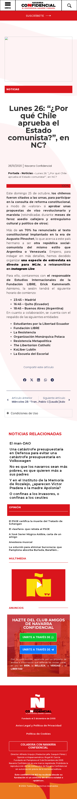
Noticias (12, 89)
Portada (13, 173)
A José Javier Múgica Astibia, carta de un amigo (35, 535)
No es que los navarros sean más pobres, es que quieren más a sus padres (38, 470)
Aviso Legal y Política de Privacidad (38, 725)
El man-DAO (20, 443)
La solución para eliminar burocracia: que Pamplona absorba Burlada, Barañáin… (35, 548)
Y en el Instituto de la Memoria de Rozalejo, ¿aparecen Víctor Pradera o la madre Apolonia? (36, 484)
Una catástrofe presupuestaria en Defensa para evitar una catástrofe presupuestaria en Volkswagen (36, 455)
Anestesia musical (20, 542)
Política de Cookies (38, 733)
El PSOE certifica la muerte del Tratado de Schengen (35, 522)
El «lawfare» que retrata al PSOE (29, 529)
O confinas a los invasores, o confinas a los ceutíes (34, 496)
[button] (25, 380)
